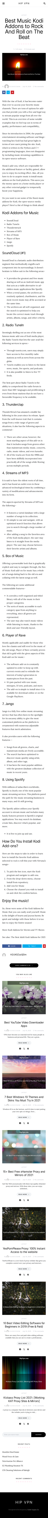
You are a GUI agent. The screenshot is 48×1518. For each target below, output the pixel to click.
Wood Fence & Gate (10, 1456)
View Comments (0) (22, 965)
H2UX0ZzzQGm (14, 86)
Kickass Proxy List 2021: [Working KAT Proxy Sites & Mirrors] (23, 1399)
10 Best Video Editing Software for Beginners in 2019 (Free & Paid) (24, 1324)
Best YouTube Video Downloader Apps (24, 1024)
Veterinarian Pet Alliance (12, 1461)
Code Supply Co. (33, 1510)
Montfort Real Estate (10, 1452)
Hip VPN (24, 3)
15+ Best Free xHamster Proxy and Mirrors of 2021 (24, 1173)
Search (38, 1434)
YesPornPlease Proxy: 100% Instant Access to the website (24, 1250)
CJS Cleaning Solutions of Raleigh (16, 1470)
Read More (23, 1043)
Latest (24, 15)
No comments (39, 86)
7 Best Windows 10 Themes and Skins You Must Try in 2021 (23, 1098)
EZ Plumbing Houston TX (12, 1465)
